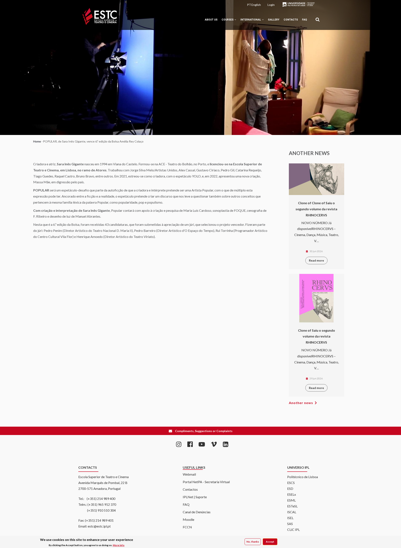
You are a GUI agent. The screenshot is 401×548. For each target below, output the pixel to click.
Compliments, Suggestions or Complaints (203, 431)
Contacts (291, 19)
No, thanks (252, 541)
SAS (290, 524)
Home (37, 141)
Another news (301, 403)
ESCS (291, 483)
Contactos (190, 489)
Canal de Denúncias (197, 512)
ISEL (290, 518)
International (251, 19)
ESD (290, 488)
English (256, 4)
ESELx (291, 494)
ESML (291, 500)
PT (249, 4)
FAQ (304, 19)
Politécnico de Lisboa (302, 477)
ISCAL (291, 512)
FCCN (187, 527)
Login (271, 4)
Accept (270, 541)
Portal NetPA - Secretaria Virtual (206, 482)
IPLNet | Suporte (195, 497)
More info (118, 545)
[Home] (99, 16)
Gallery (273, 19)
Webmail (189, 474)
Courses (228, 19)
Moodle (188, 519)
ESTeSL (292, 506)
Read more (316, 260)
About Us (211, 19)
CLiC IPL (293, 529)
